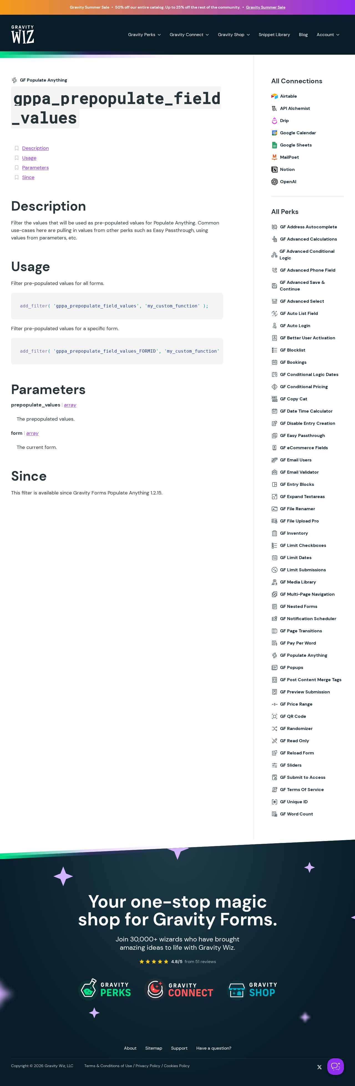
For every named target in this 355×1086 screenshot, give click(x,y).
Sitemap (153, 1048)
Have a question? (213, 1048)
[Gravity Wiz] (22, 34)
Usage (29, 158)
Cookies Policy (177, 1065)
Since (28, 177)
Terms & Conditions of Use (108, 1065)
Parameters (35, 167)
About (130, 1048)
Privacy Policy (148, 1065)
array (70, 404)
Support (179, 1048)
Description (35, 148)
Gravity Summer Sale (265, 7)
